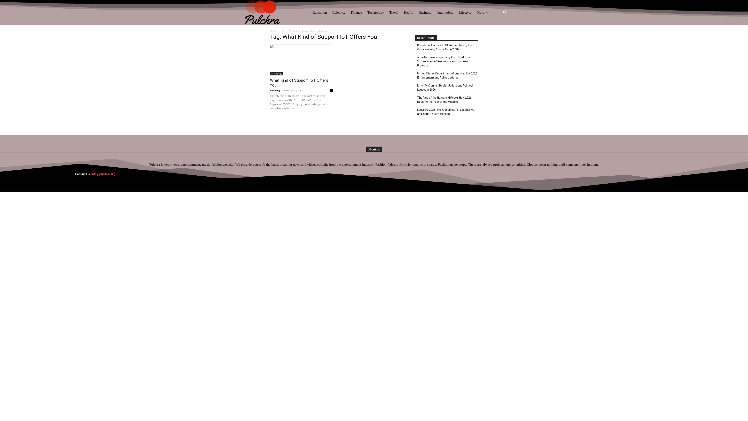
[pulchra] (262, 12)
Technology (276, 73)
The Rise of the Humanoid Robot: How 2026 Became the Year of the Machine (444, 99)
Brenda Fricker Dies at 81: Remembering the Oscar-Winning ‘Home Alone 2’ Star (444, 47)
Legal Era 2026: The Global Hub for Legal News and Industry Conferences (445, 111)
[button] (505, 12)
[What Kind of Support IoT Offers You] (301, 59)
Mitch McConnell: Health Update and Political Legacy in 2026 (445, 87)
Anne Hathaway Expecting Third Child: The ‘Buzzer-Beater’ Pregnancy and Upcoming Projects (443, 61)
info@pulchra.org (103, 174)
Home (273, 31)
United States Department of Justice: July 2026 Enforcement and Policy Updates (447, 75)
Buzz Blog (275, 90)
